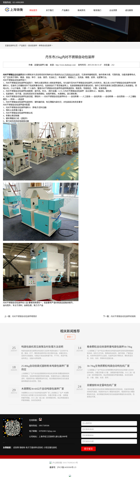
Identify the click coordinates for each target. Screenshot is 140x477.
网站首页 (33, 10)
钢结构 (22, 447)
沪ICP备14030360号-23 (66, 467)
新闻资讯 (81, 10)
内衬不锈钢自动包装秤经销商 (123, 316)
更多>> (70, 337)
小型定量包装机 (50, 447)
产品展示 (65, 10)
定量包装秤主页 (11, 45)
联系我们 (97, 10)
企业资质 (113, 10)
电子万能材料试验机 (34, 447)
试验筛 (16, 447)
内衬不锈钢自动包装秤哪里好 (24, 316)
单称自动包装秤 (45, 45)
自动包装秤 (32, 45)
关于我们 (50, 10)
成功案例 (129, 10)
